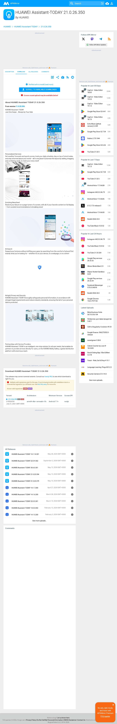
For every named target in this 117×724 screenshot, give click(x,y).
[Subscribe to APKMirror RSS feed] (109, 40)
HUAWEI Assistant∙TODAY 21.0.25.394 (25, 474)
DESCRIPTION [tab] (9, 72)
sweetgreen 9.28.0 (94, 340)
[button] (52, 77)
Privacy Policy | (31, 720)
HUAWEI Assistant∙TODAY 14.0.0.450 (25, 508)
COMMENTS (45, 72)
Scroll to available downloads (41, 89)
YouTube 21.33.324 (94, 253)
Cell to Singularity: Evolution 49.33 (99, 327)
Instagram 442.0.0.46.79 (96, 192)
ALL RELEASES (33, 72)
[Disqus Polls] (39, 560)
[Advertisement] (39, 50)
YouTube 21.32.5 (93, 152)
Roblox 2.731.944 (93, 138)
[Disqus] (39, 619)
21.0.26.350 (12, 399)
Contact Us (81, 720)
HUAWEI (24, 17)
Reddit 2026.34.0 (93, 293)
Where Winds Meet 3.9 (95, 266)
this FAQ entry (42, 384)
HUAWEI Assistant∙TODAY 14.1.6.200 (25, 494)
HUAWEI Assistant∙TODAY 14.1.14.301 (25, 454)
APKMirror (14, 3)
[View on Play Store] (62, 77)
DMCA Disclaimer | (70, 720)
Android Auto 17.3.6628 (95, 185)
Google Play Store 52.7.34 (96, 132)
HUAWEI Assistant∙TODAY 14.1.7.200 (25, 488)
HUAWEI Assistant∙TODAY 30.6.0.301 (25, 468)
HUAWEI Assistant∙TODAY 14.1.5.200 (25, 515)
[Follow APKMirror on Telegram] (100, 40)
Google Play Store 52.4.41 (96, 111)
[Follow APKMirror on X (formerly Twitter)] (83, 40)
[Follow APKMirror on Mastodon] (92, 40)
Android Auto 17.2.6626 (95, 199)
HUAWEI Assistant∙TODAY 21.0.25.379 (25, 481)
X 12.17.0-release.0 (94, 206)
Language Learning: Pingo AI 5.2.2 (99, 367)
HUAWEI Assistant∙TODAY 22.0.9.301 (25, 501)
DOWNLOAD (21, 72)
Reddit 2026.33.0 (93, 219)
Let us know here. (63, 718)
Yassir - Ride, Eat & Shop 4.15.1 (98, 360)
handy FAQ (48, 376)
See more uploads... (39, 521)
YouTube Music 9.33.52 (95, 226)
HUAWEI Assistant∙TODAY (26, 26)
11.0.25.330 (20, 106)
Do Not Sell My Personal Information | (50, 720)
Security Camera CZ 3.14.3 (97, 374)
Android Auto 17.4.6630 (95, 212)
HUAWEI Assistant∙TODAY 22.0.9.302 (25, 461)
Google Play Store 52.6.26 (96, 145)
